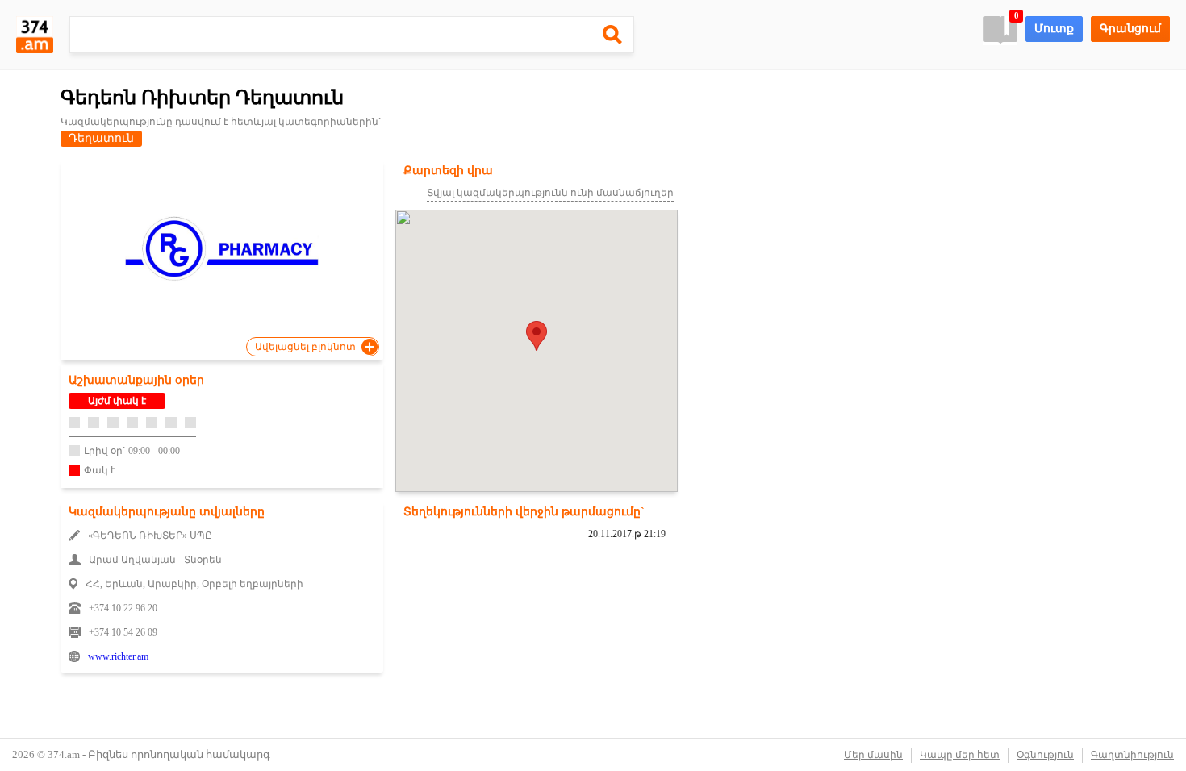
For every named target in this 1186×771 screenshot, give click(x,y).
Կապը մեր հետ (960, 755)
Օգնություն (1045, 755)
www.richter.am (118, 656)
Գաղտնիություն (1132, 755)
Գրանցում (1130, 29)
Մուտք (1054, 29)
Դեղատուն (101, 138)
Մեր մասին (873, 755)
